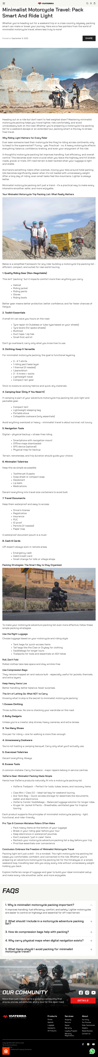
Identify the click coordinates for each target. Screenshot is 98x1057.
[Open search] (87, 3)
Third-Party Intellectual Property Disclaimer (17, 1049)
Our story (85, 1020)
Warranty (68, 1028)
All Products (52, 1031)
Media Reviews (87, 1031)
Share (89, 38)
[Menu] (3, 3)
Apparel (50, 1022)
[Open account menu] (91, 3)
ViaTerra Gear (19, 1043)
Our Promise (86, 1022)
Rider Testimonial (88, 1025)
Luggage (51, 1025)
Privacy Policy (7, 1047)
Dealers (85, 1028)
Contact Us (86, 1034)
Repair (67, 1025)
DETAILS (83, 1000)
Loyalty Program (71, 1031)
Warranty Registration (69, 1035)
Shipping (68, 1020)
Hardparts (51, 1028)
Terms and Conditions (9, 1045)
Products (52, 1016)
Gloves (50, 1019)
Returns (68, 1022)
